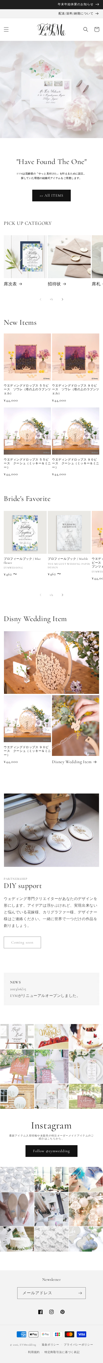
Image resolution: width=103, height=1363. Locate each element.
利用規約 (34, 1352)
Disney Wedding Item (72, 761)
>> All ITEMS (51, 195)
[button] (6, 29)
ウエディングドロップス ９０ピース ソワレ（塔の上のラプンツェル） (75, 389)
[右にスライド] (62, 299)
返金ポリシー (50, 1344)
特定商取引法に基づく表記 (62, 1352)
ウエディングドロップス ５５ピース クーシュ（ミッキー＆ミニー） (27, 463)
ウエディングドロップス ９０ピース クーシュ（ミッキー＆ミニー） (75, 463)
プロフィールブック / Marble (68, 559)
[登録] (80, 1293)
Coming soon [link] (22, 942)
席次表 (10, 284)
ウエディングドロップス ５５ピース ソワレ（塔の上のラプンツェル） (27, 389)
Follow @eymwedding (51, 1151)
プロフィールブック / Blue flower (22, 560)
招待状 (54, 284)
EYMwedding (28, 1344)
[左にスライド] (40, 299)
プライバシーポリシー (78, 1344)
